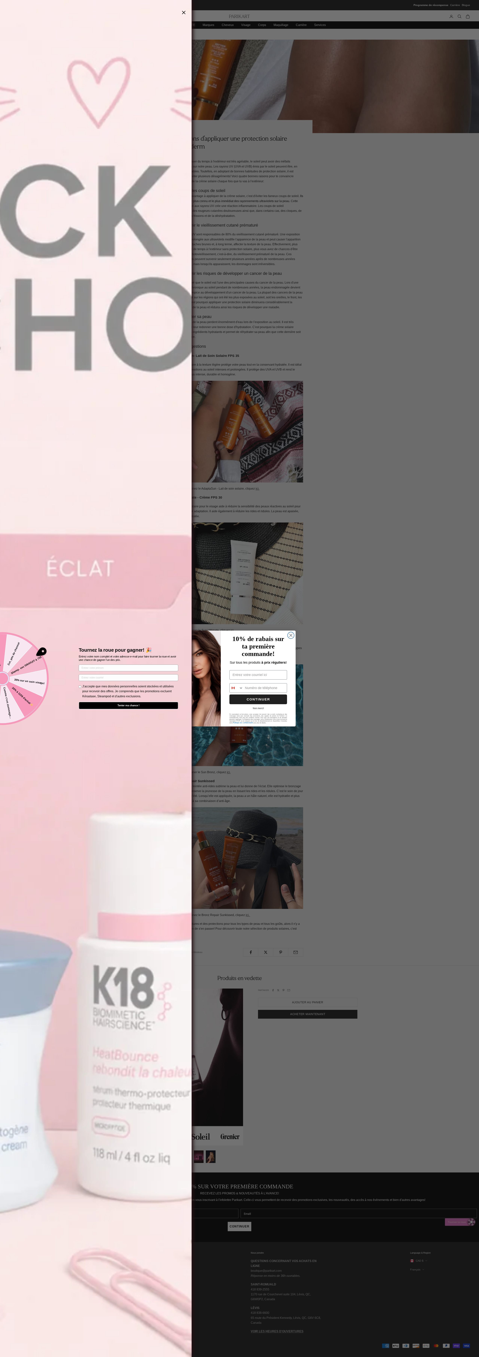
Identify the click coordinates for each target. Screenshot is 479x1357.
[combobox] (236, 687)
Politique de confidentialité (243, 723)
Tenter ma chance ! (128, 705)
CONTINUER (258, 699)
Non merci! (258, 708)
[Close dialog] (291, 635)
